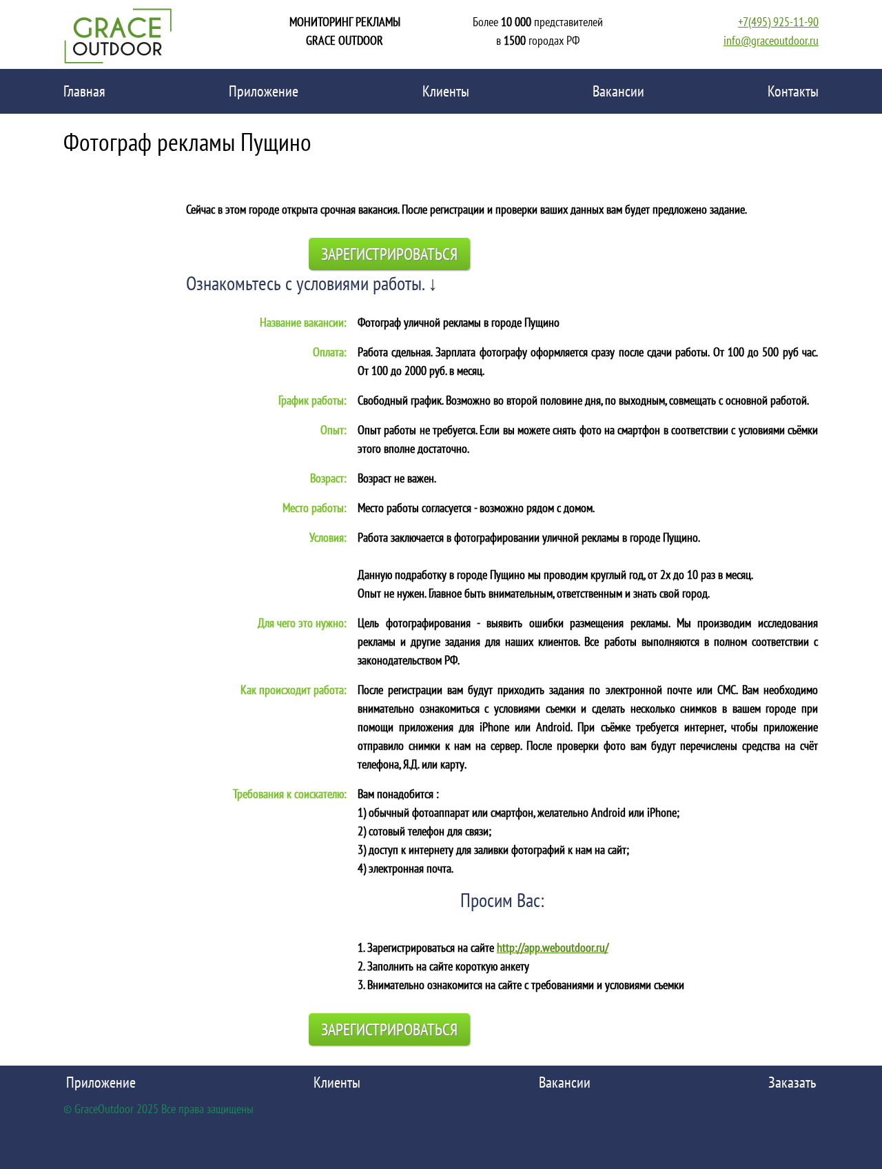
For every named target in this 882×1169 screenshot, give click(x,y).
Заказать (792, 1082)
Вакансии (618, 91)
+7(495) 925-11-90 (778, 22)
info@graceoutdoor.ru (771, 40)
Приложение (263, 91)
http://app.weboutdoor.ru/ (552, 947)
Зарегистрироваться (389, 254)
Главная (84, 91)
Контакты (793, 91)
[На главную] (118, 34)
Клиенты (445, 91)
